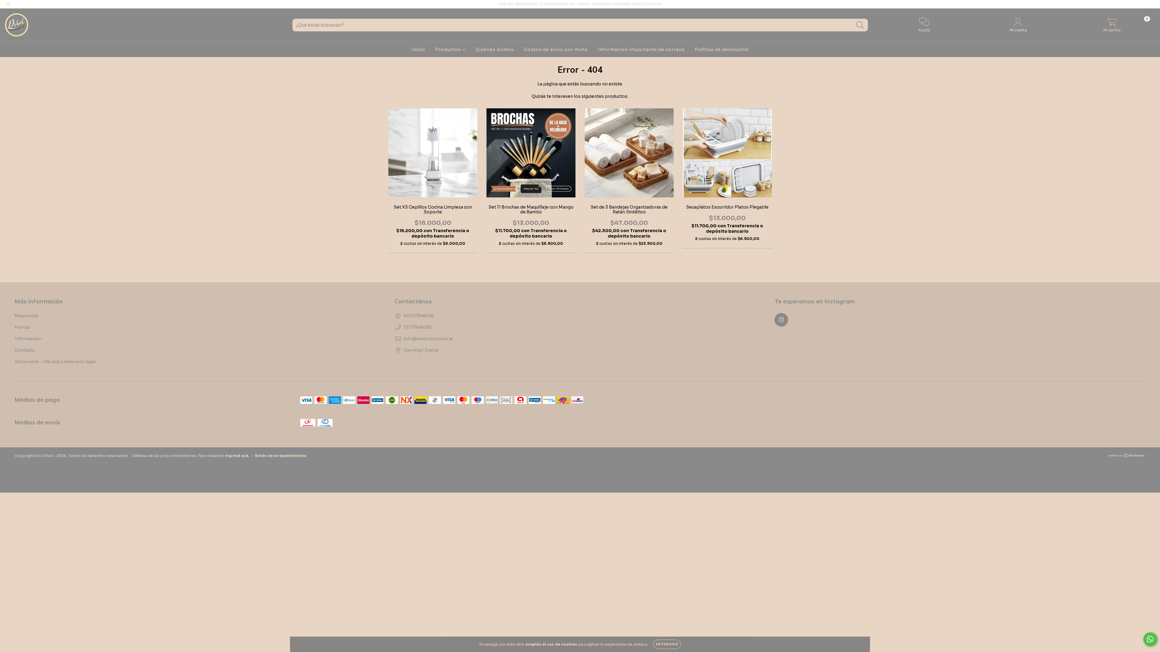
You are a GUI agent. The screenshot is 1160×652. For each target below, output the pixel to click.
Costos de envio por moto (556, 49)
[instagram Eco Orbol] (8, 4)
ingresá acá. (237, 455)
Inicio (418, 49)
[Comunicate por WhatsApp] (1150, 639)
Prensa (22, 327)
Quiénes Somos (494, 49)
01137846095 (418, 327)
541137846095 (419, 315)
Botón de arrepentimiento (280, 455)
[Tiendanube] (1127, 456)
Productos (448, 49)
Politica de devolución (722, 49)
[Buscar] (860, 25)
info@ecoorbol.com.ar (428, 338)
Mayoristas (26, 315)
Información (27, 338)
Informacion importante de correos (641, 49)
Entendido (667, 644)
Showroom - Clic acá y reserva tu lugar (55, 361)
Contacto (24, 350)
